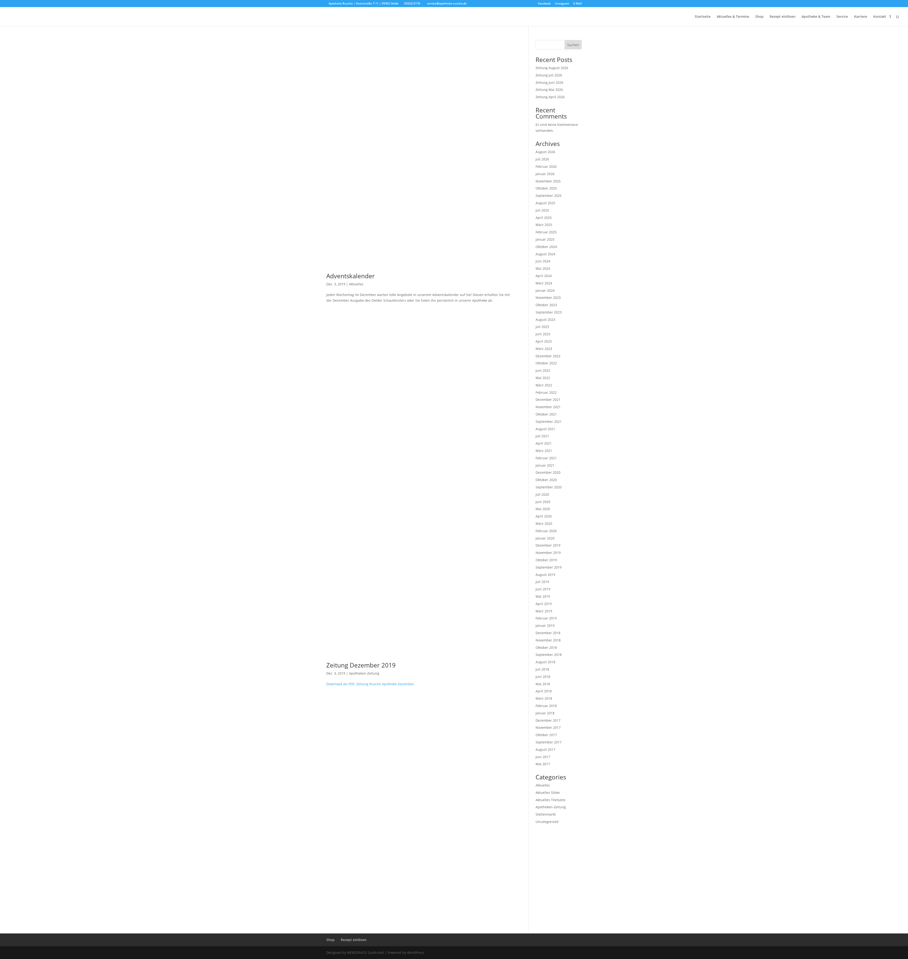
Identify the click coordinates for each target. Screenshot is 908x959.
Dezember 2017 (548, 720)
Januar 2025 (545, 239)
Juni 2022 (543, 370)
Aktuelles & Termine (733, 17)
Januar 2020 (545, 538)
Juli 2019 (542, 581)
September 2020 (549, 487)
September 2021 (549, 421)
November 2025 (548, 181)
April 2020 (544, 516)
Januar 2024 (545, 290)
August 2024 (545, 254)
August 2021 (545, 429)
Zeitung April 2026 (550, 97)
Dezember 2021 (548, 399)
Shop (759, 17)
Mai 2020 (543, 509)
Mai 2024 (543, 268)
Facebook (544, 3)
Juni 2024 (543, 261)
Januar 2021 (545, 465)
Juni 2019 (543, 589)
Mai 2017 (543, 764)
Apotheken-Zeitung (364, 673)
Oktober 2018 (546, 647)
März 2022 (544, 385)
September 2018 (549, 654)
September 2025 (549, 195)
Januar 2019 (545, 625)
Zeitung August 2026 (552, 68)
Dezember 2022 (548, 356)
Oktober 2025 (546, 188)
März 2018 (544, 698)
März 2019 (544, 611)
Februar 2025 (546, 232)
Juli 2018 (542, 669)
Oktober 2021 (546, 414)
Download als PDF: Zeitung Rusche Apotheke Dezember (370, 684)
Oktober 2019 (546, 560)
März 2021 (544, 450)
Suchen (573, 45)
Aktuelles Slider (548, 792)
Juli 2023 (542, 326)
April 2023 (544, 341)
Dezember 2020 (548, 472)
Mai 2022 (543, 378)
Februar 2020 (546, 531)
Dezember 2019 (548, 545)
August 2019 (545, 574)
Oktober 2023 (546, 305)
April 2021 (544, 443)
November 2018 (548, 640)
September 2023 (549, 312)
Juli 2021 (542, 436)
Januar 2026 (545, 174)
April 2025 (544, 217)
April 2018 (544, 691)
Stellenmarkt (546, 814)
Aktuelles (356, 284)
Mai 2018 (543, 684)
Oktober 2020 (546, 479)
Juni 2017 (543, 757)
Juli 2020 (542, 494)
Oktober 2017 (546, 735)
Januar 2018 (545, 713)
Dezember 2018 (548, 633)
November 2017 (548, 727)
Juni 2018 (543, 676)
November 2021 (548, 407)
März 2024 (544, 283)
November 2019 (548, 552)
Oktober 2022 (546, 363)
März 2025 (544, 224)
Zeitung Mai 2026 (549, 89)
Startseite (703, 17)
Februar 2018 (546, 705)
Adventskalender (350, 276)
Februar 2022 (546, 392)
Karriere (860, 17)
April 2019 (544, 603)
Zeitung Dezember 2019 (361, 665)
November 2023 (548, 297)
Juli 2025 (542, 210)
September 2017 (549, 742)
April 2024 (544, 276)
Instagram (562, 3)
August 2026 (545, 152)
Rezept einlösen (782, 17)
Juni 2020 (543, 501)
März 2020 (544, 523)
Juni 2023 (543, 334)
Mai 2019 (543, 596)
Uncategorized (547, 821)
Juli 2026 (542, 159)
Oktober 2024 (546, 246)
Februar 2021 (546, 458)
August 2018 (545, 662)
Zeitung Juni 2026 (549, 82)
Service (842, 17)
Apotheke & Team (816, 17)
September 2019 (549, 567)
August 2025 (545, 203)
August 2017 (545, 749)
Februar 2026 (546, 166)
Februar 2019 (546, 618)
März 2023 (544, 348)
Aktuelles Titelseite (550, 800)
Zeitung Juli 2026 (549, 75)
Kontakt (879, 17)
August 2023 (545, 319)
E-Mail (577, 3)
